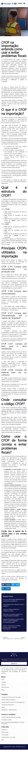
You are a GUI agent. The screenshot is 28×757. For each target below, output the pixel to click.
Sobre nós (4, 729)
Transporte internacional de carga (11, 697)
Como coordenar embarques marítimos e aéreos (11, 610)
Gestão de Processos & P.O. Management (13, 702)
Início (3, 679)
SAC (2, 740)
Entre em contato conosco (8, 576)
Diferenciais (4, 732)
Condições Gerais (6, 719)
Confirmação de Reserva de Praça (11, 717)
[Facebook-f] (11, 655)
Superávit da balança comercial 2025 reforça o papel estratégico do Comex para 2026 (13, 620)
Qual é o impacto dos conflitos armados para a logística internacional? (11, 627)
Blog (2, 690)
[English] (19, 4)
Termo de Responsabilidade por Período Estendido (12, 723)
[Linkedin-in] (16, 655)
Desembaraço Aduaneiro (8, 699)
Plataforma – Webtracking (8, 710)
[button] (24, 3)
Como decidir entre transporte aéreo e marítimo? (14, 605)
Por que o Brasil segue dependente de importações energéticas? (13, 600)
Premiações (4, 734)
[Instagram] (14, 655)
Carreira (3, 684)
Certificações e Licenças (8, 737)
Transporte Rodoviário (7, 704)
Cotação (3, 682)
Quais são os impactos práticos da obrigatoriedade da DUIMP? (12, 615)
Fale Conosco (5, 687)
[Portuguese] (21, 4)
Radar (3, 707)
